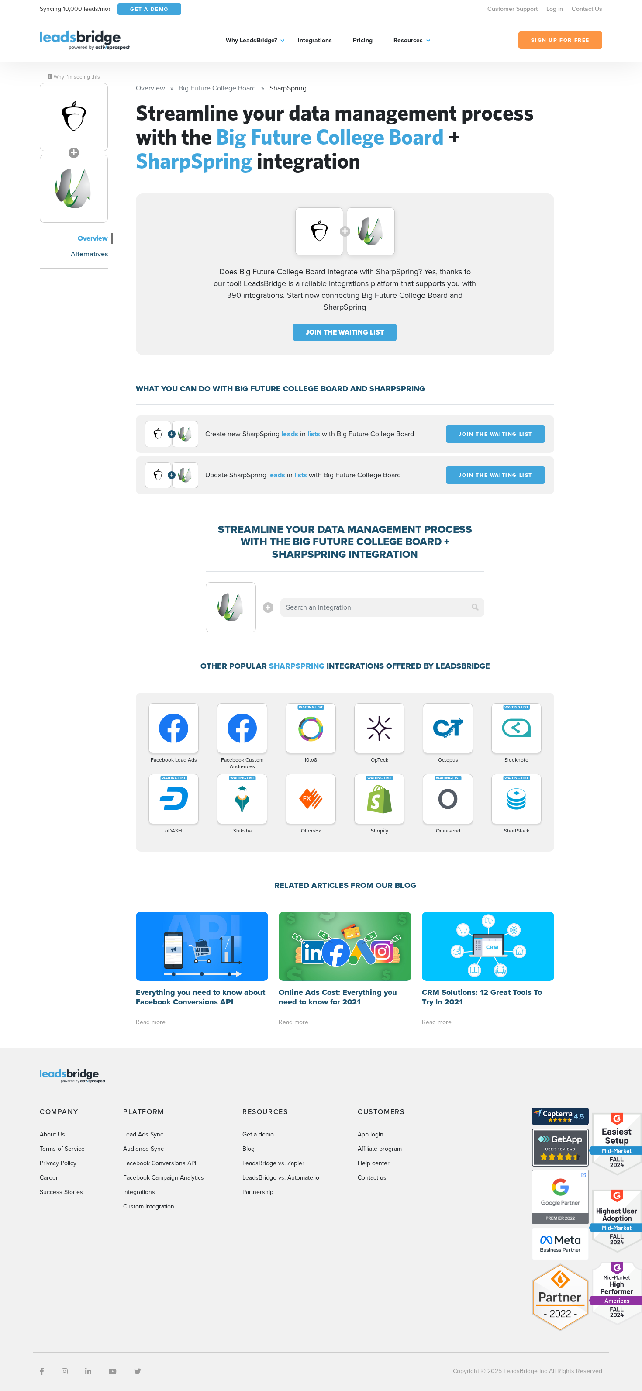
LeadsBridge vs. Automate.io (280, 1177)
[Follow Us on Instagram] (65, 1372)
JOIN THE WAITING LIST (345, 332)
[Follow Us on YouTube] (113, 1372)
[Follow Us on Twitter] (137, 1372)
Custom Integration (148, 1206)
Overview (93, 238)
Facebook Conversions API (159, 1163)
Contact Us (587, 9)
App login (370, 1134)
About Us (52, 1134)
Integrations (315, 40)
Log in (554, 9)
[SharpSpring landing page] (74, 189)
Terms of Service (62, 1148)
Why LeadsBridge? (251, 40)
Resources (408, 40)
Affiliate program (380, 1148)
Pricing (363, 40)
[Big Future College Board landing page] (74, 117)
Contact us (372, 1177)
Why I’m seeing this (76, 76)
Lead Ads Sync (143, 1134)
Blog (248, 1148)
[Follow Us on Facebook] (42, 1372)
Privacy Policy (58, 1163)
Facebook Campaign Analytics (163, 1177)
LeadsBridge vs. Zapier (273, 1163)
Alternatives (89, 254)
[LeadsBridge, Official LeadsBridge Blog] (85, 40)
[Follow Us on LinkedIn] (88, 1372)
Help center (374, 1163)
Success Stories (61, 1192)
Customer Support (512, 9)
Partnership (257, 1192)
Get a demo (258, 1134)
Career (49, 1177)
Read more (151, 1022)
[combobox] (382, 607)
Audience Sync (143, 1148)
